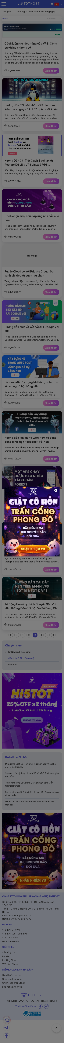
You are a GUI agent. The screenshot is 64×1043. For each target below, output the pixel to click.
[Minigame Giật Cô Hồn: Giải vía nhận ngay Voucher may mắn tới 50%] (32, 521)
